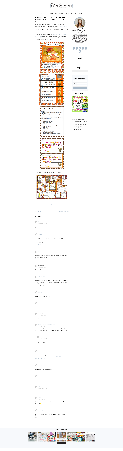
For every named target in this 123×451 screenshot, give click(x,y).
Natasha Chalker (42, 365)
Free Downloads (40, 204)
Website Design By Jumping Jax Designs (64, 449)
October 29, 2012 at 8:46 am (42, 352)
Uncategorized (55, 204)
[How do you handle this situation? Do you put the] (90, 436)
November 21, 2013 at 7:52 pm (42, 388)
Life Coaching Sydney (40, 419)
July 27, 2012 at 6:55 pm (43, 338)
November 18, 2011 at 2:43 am (42, 315)
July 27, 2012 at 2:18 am (41, 326)
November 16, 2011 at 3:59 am (42, 278)
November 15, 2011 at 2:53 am (42, 253)
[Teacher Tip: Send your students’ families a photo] (61, 436)
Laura (39, 397)
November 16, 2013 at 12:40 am (42, 377)
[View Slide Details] (80, 104)
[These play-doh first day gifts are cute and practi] (80, 436)
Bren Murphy (41, 410)
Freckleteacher (41, 276)
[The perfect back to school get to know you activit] (42, 436)
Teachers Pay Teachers (46, 204)
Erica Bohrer (43, 336)
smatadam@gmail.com (40, 244)
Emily (39, 351)
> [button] (86, 103)
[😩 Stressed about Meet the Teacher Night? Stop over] (32, 436)
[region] (80, 104)
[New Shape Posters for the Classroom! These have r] (51, 436)
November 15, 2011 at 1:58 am (42, 223)
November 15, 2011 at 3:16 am (42, 267)
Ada (39, 386)
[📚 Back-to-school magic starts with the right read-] (71, 436)
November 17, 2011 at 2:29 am (42, 304)
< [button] (73, 103)
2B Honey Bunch (39, 258)
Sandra (40, 234)
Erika (39, 251)
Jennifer (40, 221)
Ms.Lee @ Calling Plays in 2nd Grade (46, 324)
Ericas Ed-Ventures (61, 5)
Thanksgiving (51, 204)
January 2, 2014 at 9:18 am (42, 399)
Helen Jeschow (41, 376)
